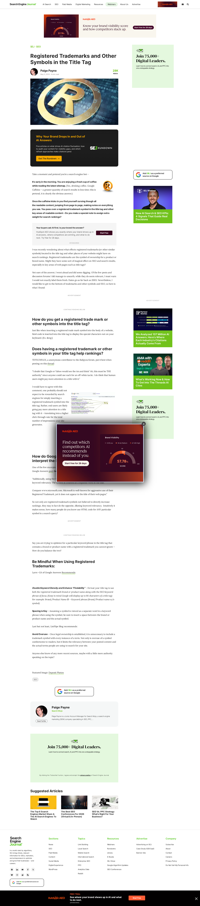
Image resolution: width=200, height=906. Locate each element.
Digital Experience (56, 865)
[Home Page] (23, 4)
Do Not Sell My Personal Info (177, 865)
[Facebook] (28, 869)
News (51, 844)
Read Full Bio (41, 721)
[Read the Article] (43, 802)
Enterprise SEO (84, 861)
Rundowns (111, 849)
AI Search (47, 4)
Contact (169, 853)
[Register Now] (152, 197)
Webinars (111, 4)
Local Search (83, 849)
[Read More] (152, 319)
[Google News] (12, 869)
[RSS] (28, 875)
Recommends (68, 572)
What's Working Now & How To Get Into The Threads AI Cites (153, 382)
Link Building (83, 844)
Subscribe (170, 844)
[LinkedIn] (17, 869)
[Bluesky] (12, 875)
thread (50, 363)
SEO (56, 4)
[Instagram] (17, 875)
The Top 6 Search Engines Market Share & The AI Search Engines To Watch (43, 815)
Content (52, 857)
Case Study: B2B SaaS (145, 849)
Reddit (80, 873)
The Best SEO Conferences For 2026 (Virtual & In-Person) (72, 814)
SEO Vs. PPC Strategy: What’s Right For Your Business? (103, 814)
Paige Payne (48, 70)
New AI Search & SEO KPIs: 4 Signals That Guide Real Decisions (152, 216)
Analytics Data (83, 869)
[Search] (187, 4)
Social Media (54, 861)
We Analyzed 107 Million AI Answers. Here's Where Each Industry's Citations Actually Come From (152, 339)
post (51, 471)
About (168, 849)
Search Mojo (57, 711)
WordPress (53, 869)
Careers (169, 857)
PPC (79, 865)
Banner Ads (141, 853)
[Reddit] (22, 875)
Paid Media (67, 4)
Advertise (136, 4)
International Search (86, 857)
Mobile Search (83, 853)
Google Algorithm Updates (117, 865)
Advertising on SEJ (144, 844)
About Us (124, 4)
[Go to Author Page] (34, 72)
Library (110, 853)
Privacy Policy (171, 861)
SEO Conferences (114, 869)
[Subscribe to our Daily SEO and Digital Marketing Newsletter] (182, 4)
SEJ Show (111, 861)
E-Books (110, 857)
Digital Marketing (83, 4)
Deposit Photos (56, 672)
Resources (98, 4)
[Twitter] (33, 869)
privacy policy (85, 775)
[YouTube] (22, 869)
